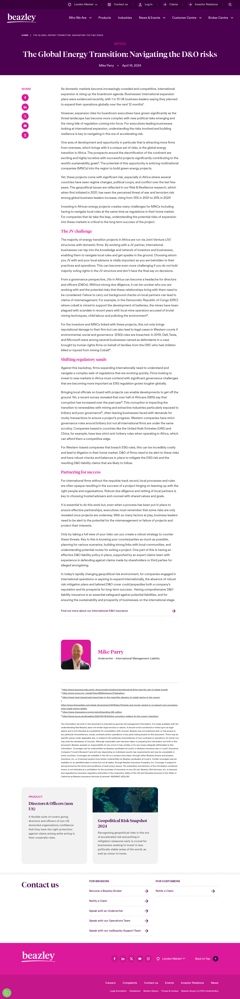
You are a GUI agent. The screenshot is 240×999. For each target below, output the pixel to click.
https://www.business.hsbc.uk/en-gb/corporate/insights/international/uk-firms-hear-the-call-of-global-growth (115, 689)
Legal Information (118, 991)
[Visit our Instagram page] (148, 958)
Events (169, 983)
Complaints (130, 983)
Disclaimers (135, 991)
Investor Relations (192, 983)
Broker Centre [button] (218, 18)
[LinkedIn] (25, 107)
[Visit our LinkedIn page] (123, 958)
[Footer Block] (38, 956)
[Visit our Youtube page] (139, 958)
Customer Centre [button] (184, 18)
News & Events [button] (150, 18)
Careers (110, 983)
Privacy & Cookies (170, 991)
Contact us (151, 983)
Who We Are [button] (78, 18)
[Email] (25, 125)
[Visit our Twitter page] (131, 958)
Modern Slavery (150, 991)
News (214, 983)
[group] (54, 825)
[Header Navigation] (21, 18)
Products (104, 18)
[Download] (25, 135)
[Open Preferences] (6, 992)
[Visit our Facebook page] (114, 958)
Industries (125, 18)
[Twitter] (25, 116)
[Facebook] (25, 97)
